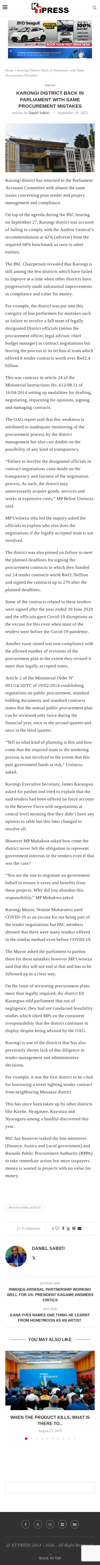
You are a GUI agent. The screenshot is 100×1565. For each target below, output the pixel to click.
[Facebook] (25, 1524)
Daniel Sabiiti (39, 113)
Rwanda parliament (25, 1207)
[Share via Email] (79, 1228)
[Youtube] (74, 1524)
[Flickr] (62, 1524)
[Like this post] (57, 1228)
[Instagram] (50, 1524)
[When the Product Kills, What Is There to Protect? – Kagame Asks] (50, 1380)
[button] (9, 1394)
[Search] (94, 8)
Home (9, 70)
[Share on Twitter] (68, 1228)
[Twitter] (38, 1524)
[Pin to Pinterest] (73, 1228)
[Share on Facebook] (63, 1228)
